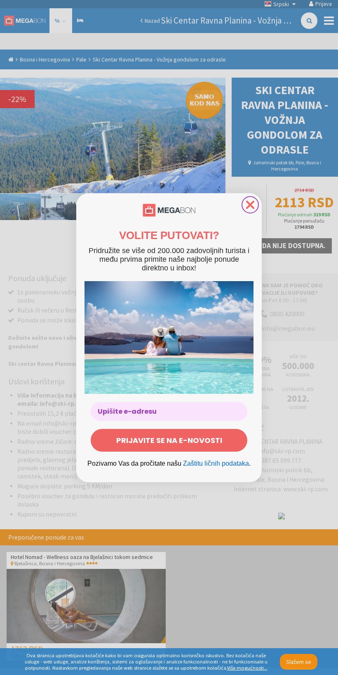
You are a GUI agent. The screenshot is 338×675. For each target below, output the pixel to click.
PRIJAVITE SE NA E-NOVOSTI (169, 440)
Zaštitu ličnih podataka (216, 463)
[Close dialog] (250, 205)
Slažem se (298, 662)
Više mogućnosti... (247, 668)
